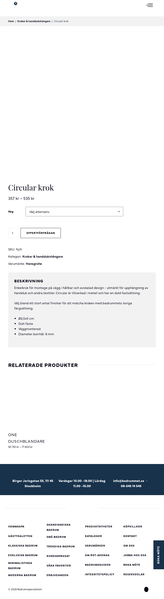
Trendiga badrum (61, 546)
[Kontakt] (131, 474)
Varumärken (95, 545)
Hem (11, 21)
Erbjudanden (57, 575)
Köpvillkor (132, 526)
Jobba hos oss (134, 555)
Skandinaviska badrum (59, 527)
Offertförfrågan (40, 232)
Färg (10, 211)
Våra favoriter (59, 565)
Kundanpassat (58, 556)
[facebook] (139, 589)
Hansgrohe (34, 263)
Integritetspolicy (99, 574)
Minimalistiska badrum (20, 565)
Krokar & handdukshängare (33, 21)
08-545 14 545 (131, 486)
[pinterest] (153, 589)
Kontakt (130, 536)
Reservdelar (134, 574)
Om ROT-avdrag (97, 555)
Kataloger (93, 536)
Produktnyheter (98, 526)
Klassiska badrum (23, 545)
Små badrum (56, 536)
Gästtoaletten (20, 536)
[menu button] (151, 5)
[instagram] (146, 589)
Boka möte (131, 564)
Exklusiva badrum (23, 555)
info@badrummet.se (128, 480)
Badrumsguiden (98, 564)
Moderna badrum (22, 575)
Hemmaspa (16, 526)
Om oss (129, 545)
